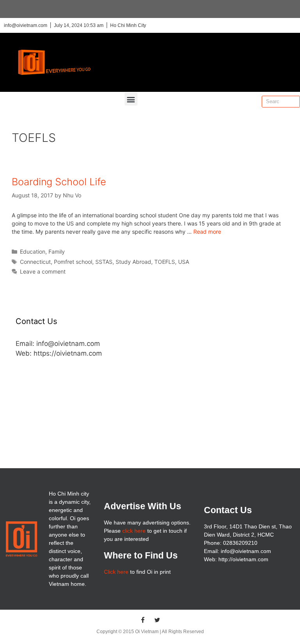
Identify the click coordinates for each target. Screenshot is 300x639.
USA (183, 261)
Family (56, 251)
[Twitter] (157, 620)
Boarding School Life (59, 182)
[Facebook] (143, 620)
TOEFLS (164, 261)
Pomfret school (73, 261)
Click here (116, 572)
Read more (207, 231)
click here (134, 531)
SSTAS (103, 261)
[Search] (294, 101)
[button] (131, 99)
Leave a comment (43, 271)
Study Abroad (133, 261)
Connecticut (35, 261)
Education (32, 251)
